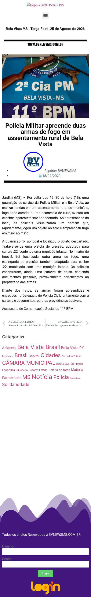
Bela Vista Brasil (38, 346)
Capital (34, 356)
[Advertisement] (45, 456)
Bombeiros (8, 356)
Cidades (51, 355)
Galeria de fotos (59, 370)
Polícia (61, 377)
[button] (45, 15)
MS (26, 377)
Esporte (33, 370)
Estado (43, 370)
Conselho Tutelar (71, 356)
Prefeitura (75, 378)
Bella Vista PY (72, 348)
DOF (72, 364)
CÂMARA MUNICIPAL (28, 363)
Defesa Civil (62, 364)
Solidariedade (15, 384)
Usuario (8, 546)
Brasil (21, 355)
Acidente (9, 348)
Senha (7, 559)
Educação (22, 370)
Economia (8, 370)
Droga (79, 363)
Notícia (42, 376)
